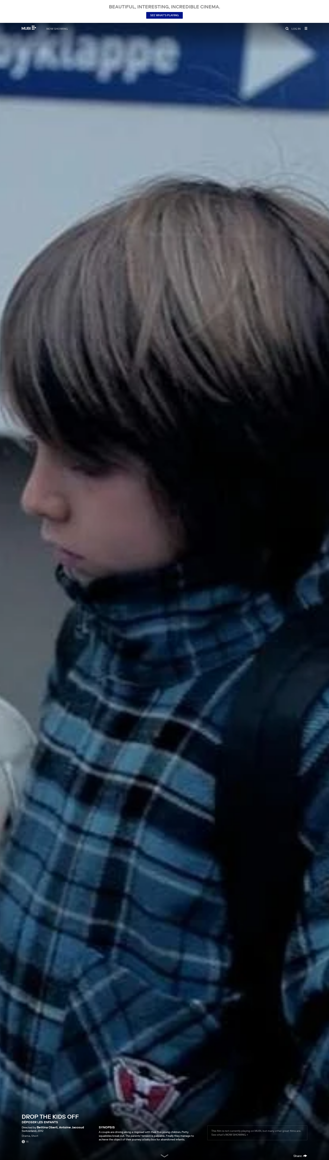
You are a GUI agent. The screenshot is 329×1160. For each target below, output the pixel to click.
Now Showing (57, 28)
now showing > (236, 1134)
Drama (26, 1136)
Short (34, 1136)
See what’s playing (164, 15)
